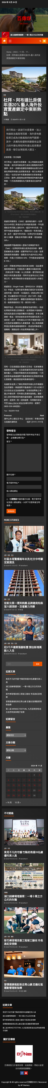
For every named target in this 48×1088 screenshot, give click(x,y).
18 (8, 790)
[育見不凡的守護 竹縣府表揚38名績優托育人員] (24, 832)
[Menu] (10, 41)
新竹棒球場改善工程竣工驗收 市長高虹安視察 (19, 1020)
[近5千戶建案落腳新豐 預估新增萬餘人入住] (24, 627)
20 (19, 790)
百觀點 (6, 892)
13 (19, 785)
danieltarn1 (24, 565)
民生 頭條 (23, 991)
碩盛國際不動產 (14, 411)
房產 (4, 95)
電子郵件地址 (13, 483)
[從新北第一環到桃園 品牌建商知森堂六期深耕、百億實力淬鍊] (24, 583)
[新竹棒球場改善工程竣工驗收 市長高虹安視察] (24, 920)
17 (39, 785)
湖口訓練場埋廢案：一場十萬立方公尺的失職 (19, 1016)
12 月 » (18, 802)
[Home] (4, 41)
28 (24, 795)
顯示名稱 (11, 475)
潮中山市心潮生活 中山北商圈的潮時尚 (13, 418)
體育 (12, 936)
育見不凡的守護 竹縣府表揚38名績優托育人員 (19, 1012)
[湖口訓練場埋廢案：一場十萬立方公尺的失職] (24, 876)
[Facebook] (22, 1073)
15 (29, 785)
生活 (12, 555)
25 (8, 795)
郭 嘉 (7, 119)
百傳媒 (24, 18)
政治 (12, 643)
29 (29, 795)
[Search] (40, 41)
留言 (9, 441)
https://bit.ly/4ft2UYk (16, 403)
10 (39, 780)
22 (29, 790)
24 (39, 790)
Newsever (42, 1082)
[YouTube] (26, 1073)
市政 (9, 848)
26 (14, 795)
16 (34, 785)
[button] (10, 41)
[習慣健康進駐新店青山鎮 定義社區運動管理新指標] (24, 964)
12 (14, 785)
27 (19, 795)
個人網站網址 (12, 491)
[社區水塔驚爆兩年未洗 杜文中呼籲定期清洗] (24, 539)
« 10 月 (9, 802)
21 (24, 790)
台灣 (5, 555)
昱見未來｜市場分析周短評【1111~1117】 (34, 418)
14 (24, 785)
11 (8, 785)
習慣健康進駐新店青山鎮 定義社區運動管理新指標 (21, 1024)
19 (14, 790)
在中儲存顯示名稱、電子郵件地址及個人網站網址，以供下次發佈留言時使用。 (24, 502)
